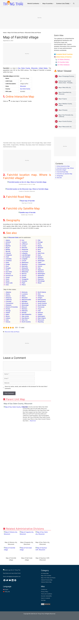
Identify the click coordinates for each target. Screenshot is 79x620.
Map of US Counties (46, 575)
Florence (8, 273)
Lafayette (24, 253)
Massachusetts (26, 299)
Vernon (40, 266)
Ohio (39, 294)
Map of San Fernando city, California (66, 115)
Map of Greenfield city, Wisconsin (65, 93)
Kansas (8, 322)
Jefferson (25, 244)
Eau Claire (9, 271)
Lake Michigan (26, 255)
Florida (8, 309)
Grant (7, 279)
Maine (23, 296)
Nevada (24, 312)
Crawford (8, 260)
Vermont (40, 312)
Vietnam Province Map (46, 580)
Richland (40, 247)
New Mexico (25, 318)
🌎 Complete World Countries (63, 54)
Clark (7, 257)
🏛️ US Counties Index (62, 62)
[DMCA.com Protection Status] (45, 604)
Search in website (45, 598)
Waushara (41, 279)
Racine (40, 246)
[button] (74, 3)
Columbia (8, 258)
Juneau (24, 246)
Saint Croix (41, 253)
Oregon (40, 297)
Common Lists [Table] (62, 3)
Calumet (8, 253)
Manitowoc (25, 262)
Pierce (24, 284)
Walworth (41, 270)
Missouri (24, 307)
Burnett (8, 251)
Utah (39, 310)
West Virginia (42, 318)
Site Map (43, 600)
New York (25, 320)
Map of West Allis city (65, 87)
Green (7, 281)
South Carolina (42, 303)
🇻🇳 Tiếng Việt (6, 591)
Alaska (8, 294)
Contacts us (44, 589)
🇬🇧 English (5, 589)
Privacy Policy (44, 591)
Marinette (25, 266)
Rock (39, 249)
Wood (39, 283)
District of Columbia (12, 307)
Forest (8, 277)
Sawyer (40, 257)
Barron (8, 244)
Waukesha (41, 275)
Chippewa (9, 255)
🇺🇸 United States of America (63, 57)
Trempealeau (41, 264)
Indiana (8, 318)
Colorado (8, 301)
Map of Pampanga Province (66, 76)
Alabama (8, 292)
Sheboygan (41, 260)
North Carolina (26, 322)
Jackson (24, 242)
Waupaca (40, 277)
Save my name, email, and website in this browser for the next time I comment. (26, 387)
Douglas (8, 268)
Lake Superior (26, 257)
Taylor (40, 262)
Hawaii (8, 312)
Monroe (24, 273)
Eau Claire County (24, 68)
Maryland (24, 297)
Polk (39, 240)
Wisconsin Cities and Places (33, 32)
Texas (39, 309)
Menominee (25, 270)
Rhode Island (42, 301)
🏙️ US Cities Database (62, 65)
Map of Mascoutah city (65, 126)
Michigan (24, 301)
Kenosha (24, 247)
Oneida (24, 277)
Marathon (25, 264)
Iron (23, 240)
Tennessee (41, 307)
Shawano (40, 258)
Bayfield (8, 246)
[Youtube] (9, 580)
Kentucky (24, 292)
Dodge (8, 264)
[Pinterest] (15, 580)
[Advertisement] (27, 54)
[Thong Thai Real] (13, 3)
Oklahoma (41, 296)
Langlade (24, 258)
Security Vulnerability (46, 596)
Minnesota (25, 303)
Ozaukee (24, 281)
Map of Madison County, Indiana (65, 104)
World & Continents (33, 3)
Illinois (8, 316)
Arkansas (8, 297)
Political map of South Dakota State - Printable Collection (65, 82)
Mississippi (25, 305)
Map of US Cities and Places (16, 32)
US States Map (45, 573)
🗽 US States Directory (62, 59)
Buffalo (8, 249)
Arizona (8, 296)
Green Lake (9, 283)
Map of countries (48, 3)
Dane (7, 262)
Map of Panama (63, 110)
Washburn (41, 271)
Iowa (7, 284)
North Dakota (42, 292)
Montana (24, 309)
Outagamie (25, 279)
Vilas (39, 268)
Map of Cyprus (63, 99)
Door (7, 266)
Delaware (8, 305)
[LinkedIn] (12, 580)
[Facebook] (4, 580)
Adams (8, 240)
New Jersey (25, 316)
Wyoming (41, 322)
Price (39, 244)
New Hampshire (26, 314)
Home (4, 32)
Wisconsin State (13, 237)
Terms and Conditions (46, 593)
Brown (8, 247)
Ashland (8, 242)
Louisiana (25, 294)
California (9, 299)
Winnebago (41, 281)
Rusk (39, 251)
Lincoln (24, 260)
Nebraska (25, 310)
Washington (41, 273)
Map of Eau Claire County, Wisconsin (18, 404)
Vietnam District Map (46, 582)
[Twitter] (7, 580)
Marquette (25, 268)
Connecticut (9, 303)
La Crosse (25, 251)
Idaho (7, 314)
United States (43, 68)
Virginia (40, 314)
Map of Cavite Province (65, 121)
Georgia (8, 310)
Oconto (24, 275)
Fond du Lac (9, 275)
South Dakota (42, 305)
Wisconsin (34, 68)
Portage (40, 242)
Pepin (23, 283)
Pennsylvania (42, 299)
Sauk (39, 255)
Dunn (7, 270)
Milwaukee (25, 271)
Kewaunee (25, 249)
